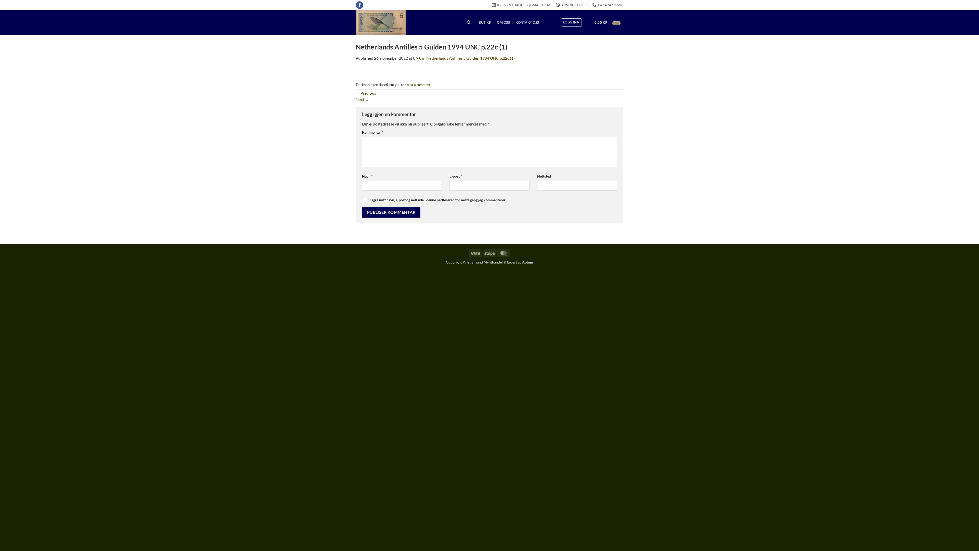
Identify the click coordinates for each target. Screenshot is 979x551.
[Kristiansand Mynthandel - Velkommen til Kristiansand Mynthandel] (406, 22)
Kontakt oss (527, 22)
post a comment (418, 85)
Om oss (503, 22)
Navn (367, 176)
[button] (571, 22)
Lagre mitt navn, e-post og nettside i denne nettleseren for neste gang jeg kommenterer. (438, 200)
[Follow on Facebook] (359, 5)
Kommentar (372, 132)
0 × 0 (417, 58)
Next (362, 99)
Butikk (485, 22)
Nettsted (544, 176)
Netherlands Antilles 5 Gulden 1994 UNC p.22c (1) (470, 58)
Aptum (527, 262)
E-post (455, 176)
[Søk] (469, 22)
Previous (366, 93)
